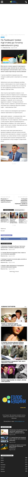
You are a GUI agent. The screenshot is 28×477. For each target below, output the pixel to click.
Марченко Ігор (6, 47)
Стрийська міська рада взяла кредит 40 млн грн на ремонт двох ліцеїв (5, 220)
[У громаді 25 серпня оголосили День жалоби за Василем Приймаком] (4, 447)
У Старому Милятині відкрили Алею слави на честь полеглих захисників (13, 253)
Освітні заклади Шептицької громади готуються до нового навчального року (23, 221)
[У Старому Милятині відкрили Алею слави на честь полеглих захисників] (4, 439)
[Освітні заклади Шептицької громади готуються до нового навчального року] (23, 215)
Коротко (2, 469)
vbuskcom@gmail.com (19, 421)
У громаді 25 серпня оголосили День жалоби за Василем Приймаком (17, 446)
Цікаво (2, 460)
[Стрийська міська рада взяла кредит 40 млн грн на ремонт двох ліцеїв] (5, 215)
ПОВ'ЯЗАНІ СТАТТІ (8, 210)
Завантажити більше (14, 271)
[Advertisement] (14, 19)
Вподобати (23, 238)
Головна (2, 34)
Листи (2, 462)
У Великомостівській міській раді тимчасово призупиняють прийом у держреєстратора (13, 246)
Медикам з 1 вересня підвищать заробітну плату (6, 200)
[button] (25, 2)
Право (2, 458)
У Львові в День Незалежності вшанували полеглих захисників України (12, 266)
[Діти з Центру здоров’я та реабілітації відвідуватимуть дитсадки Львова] (14, 215)
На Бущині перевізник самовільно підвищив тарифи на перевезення (21, 202)
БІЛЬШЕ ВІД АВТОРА (19, 210)
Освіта (2, 37)
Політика (3, 471)
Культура (3, 466)
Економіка (3, 464)
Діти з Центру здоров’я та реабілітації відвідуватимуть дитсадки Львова (13, 221)
